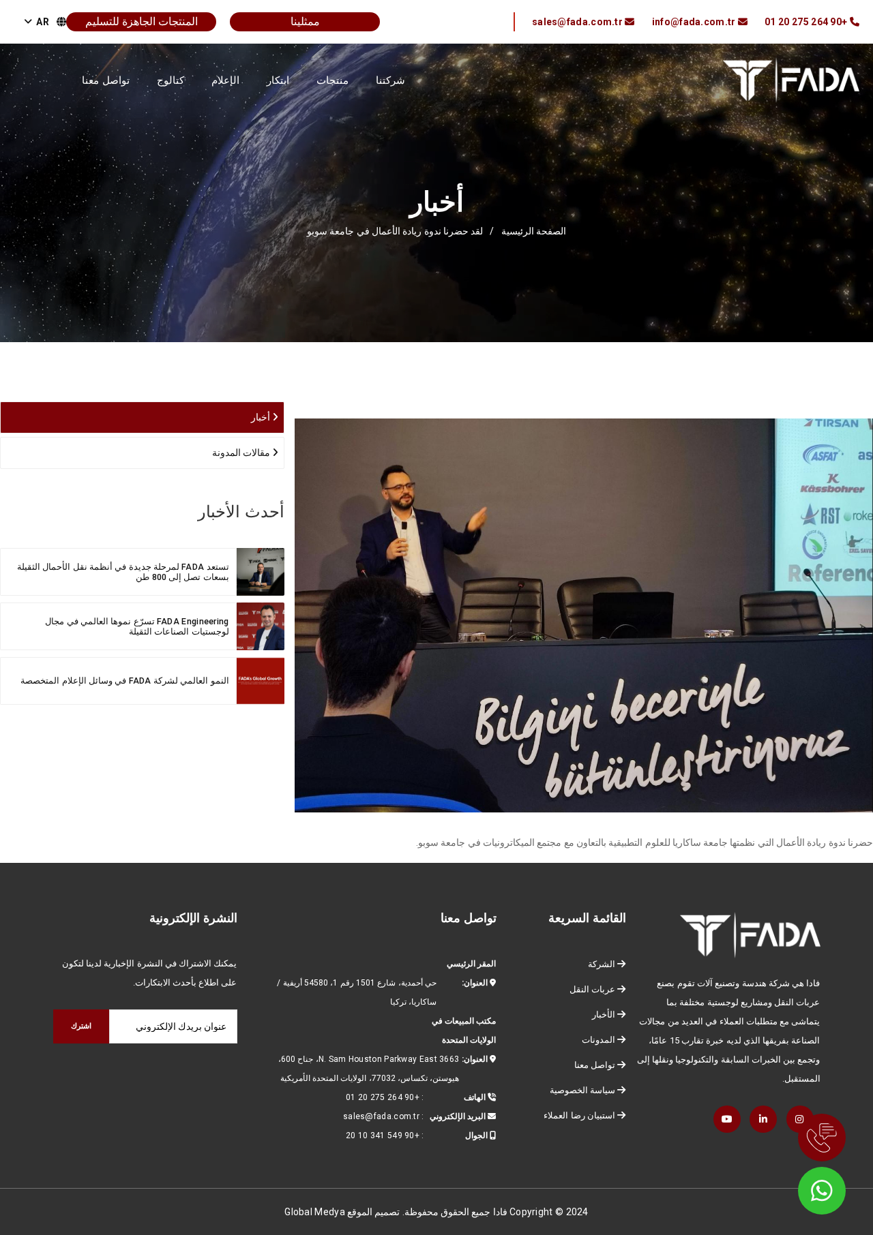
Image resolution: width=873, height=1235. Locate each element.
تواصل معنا (106, 80)
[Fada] (791, 79)
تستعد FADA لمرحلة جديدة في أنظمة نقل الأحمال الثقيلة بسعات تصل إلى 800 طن (123, 572)
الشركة (601, 964)
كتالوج (170, 80)
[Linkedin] (763, 1119)
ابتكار (278, 80)
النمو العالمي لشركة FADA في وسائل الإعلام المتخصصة (124, 680)
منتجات (332, 80)
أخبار (261, 417)
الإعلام (225, 80)
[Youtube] (727, 1119)
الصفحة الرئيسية (533, 231)
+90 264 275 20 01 (382, 1097)
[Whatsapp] (825, 1187)
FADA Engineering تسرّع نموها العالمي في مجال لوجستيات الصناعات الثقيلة (136, 626)
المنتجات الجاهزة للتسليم (141, 21)
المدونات (598, 1040)
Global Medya (314, 1211)
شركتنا (390, 80)
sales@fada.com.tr (381, 1116)
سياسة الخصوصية (582, 1090)
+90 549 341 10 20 (382, 1135)
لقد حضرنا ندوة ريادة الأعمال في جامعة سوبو (395, 231)
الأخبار (603, 1014)
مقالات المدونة (242, 452)
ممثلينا (305, 21)
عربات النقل (592, 989)
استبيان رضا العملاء (579, 1115)
